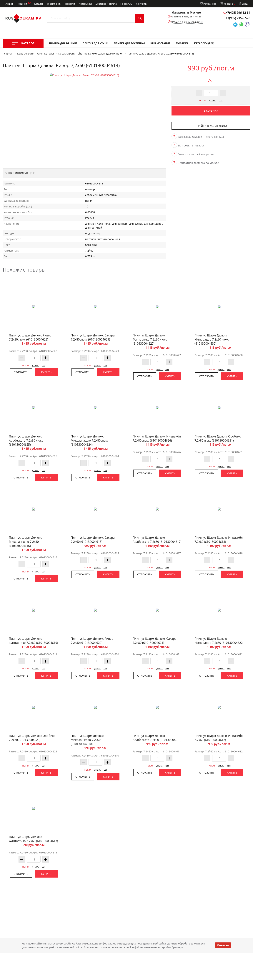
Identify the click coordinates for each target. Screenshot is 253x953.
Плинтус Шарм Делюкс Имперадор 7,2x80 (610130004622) (219, 641)
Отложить (21, 372)
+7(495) (238, 13)
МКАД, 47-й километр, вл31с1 (187, 21)
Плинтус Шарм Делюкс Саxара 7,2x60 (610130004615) (93, 540)
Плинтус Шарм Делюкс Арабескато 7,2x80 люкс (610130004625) (26, 440)
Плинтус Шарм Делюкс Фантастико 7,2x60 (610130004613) (33, 839)
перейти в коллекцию (211, 126)
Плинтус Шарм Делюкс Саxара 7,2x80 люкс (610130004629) (93, 337)
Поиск (139, 18)
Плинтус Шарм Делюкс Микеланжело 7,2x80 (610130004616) (25, 542)
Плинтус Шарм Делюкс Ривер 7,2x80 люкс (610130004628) (30, 337)
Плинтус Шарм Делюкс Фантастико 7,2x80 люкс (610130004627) (150, 339)
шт (220, 100)
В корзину (211, 110)
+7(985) (238, 18)
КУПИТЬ (46, 372)
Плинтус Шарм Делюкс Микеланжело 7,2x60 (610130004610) (87, 740)
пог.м (202, 100)
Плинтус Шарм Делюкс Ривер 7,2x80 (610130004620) (92, 641)
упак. (212, 100)
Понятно (223, 945)
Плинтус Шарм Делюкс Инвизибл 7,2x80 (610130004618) (218, 540)
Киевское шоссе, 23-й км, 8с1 (186, 16)
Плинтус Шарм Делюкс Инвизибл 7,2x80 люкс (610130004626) (157, 438)
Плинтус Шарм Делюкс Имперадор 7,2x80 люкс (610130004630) (211, 339)
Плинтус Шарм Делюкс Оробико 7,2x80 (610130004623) (32, 738)
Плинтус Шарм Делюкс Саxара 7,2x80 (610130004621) (155, 641)
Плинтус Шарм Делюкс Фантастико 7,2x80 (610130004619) (33, 641)
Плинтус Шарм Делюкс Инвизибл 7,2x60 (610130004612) (218, 738)
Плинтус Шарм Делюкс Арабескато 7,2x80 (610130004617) (157, 540)
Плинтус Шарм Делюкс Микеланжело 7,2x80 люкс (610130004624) (89, 440)
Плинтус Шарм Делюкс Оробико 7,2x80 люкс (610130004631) (217, 438)
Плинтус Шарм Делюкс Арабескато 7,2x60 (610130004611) (157, 738)
